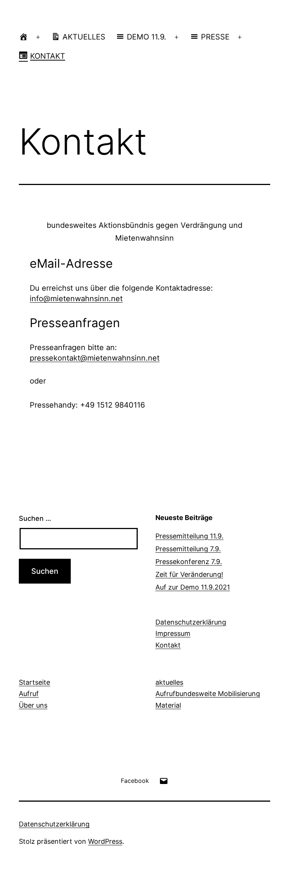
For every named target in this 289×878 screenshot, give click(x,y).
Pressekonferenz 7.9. (188, 562)
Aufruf (29, 694)
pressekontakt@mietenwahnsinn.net (95, 357)
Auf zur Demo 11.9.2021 (192, 587)
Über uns (33, 705)
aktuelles (169, 682)
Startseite (34, 682)
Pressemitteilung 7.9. (188, 549)
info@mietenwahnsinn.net (76, 298)
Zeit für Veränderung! (189, 574)
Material (168, 705)
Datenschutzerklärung (190, 622)
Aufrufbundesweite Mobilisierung (207, 694)
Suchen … (35, 518)
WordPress (105, 841)
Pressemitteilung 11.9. (189, 536)
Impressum (172, 633)
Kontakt (168, 645)
